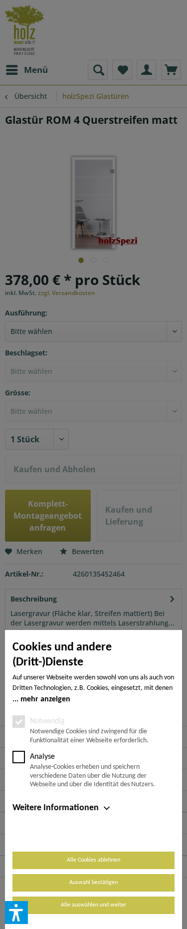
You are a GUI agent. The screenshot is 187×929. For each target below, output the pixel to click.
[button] (16, 912)
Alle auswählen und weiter (93, 905)
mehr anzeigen (45, 699)
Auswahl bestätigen (93, 883)
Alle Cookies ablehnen (93, 860)
